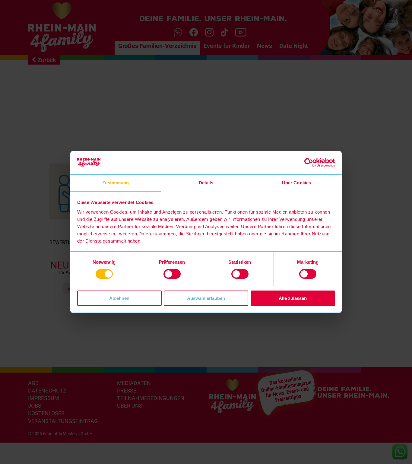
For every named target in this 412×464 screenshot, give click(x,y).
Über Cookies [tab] (296, 182)
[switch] (172, 274)
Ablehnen (119, 298)
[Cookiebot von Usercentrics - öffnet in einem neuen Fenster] (308, 162)
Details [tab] (206, 182)
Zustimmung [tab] (115, 182)
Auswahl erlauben (206, 298)
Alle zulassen (293, 298)
